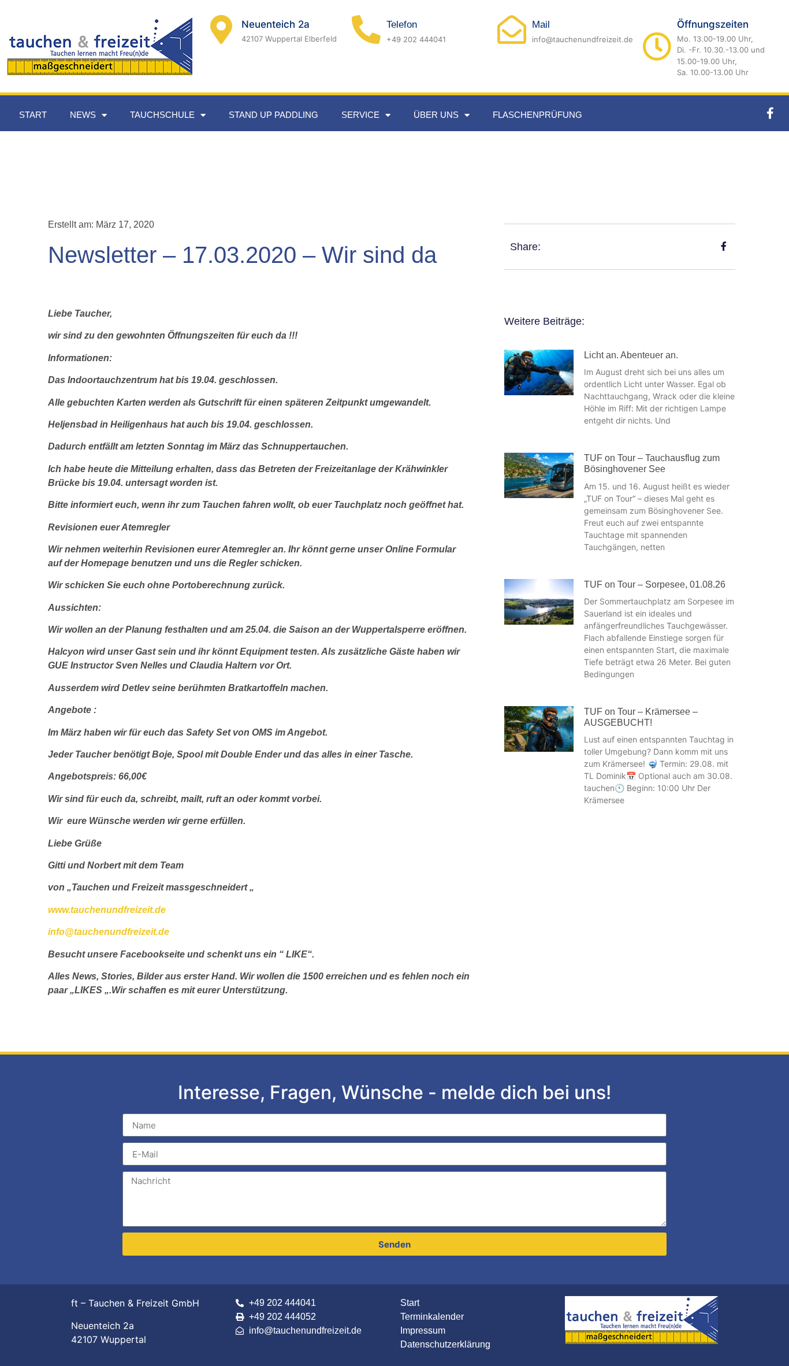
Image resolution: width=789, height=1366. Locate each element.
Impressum (422, 1330)
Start (33, 115)
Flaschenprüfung (537, 115)
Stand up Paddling (273, 115)
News (83, 115)
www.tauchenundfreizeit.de (107, 910)
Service (360, 115)
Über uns (436, 115)
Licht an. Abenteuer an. (631, 355)
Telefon (401, 24)
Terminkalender (432, 1317)
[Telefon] (366, 29)
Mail (541, 24)
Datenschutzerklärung (445, 1344)
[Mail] (511, 29)
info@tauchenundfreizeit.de (108, 932)
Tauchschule (162, 115)
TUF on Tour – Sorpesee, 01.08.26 (654, 584)
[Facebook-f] (769, 113)
